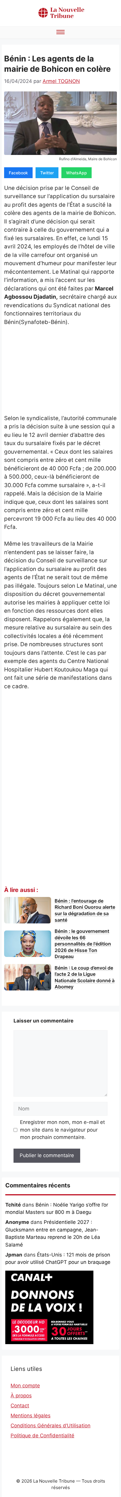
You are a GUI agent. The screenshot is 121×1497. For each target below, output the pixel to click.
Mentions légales (31, 1416)
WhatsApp (76, 172)
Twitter (47, 172)
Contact (20, 1406)
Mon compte (25, 1386)
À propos (21, 1396)
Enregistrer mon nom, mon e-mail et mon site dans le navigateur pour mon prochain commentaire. (62, 1129)
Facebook (18, 172)
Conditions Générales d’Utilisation (50, 1426)
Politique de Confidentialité (42, 1435)
